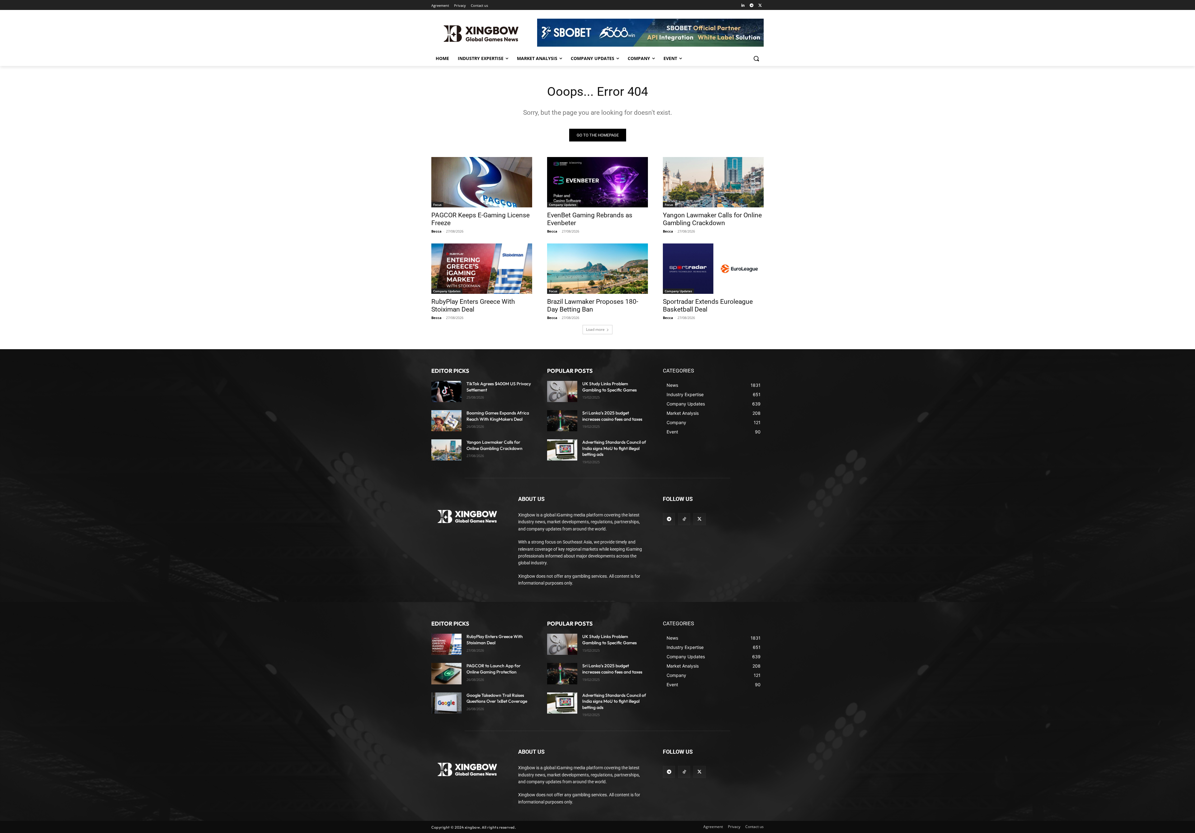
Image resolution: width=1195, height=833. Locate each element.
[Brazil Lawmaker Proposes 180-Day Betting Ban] (597, 268)
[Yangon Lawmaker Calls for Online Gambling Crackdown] (713, 182)
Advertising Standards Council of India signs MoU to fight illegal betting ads (614, 448)
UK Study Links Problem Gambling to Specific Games (609, 640)
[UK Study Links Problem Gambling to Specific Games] (562, 391)
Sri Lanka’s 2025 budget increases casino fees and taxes (612, 669)
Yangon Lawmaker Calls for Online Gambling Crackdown (712, 219)
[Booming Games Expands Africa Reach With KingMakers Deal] (446, 420)
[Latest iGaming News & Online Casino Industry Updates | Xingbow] (481, 34)
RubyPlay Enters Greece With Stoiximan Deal (473, 305)
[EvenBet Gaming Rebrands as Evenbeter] (597, 182)
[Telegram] (751, 5)
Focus (437, 204)
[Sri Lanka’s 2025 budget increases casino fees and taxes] (562, 420)
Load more (595, 329)
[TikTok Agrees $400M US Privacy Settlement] (446, 391)
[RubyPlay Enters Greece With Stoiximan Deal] (481, 268)
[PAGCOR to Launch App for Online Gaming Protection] (446, 673)
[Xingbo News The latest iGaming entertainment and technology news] (467, 516)
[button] (756, 58)
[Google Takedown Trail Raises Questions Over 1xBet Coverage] (446, 703)
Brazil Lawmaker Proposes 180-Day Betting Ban (592, 305)
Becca (436, 231)
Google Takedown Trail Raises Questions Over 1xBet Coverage (496, 698)
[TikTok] (684, 519)
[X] (760, 5)
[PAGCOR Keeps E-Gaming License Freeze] (481, 182)
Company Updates (562, 204)
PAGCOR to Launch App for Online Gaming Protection (493, 669)
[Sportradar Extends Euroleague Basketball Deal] (713, 268)
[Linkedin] (743, 5)
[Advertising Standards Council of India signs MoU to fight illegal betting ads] (562, 449)
